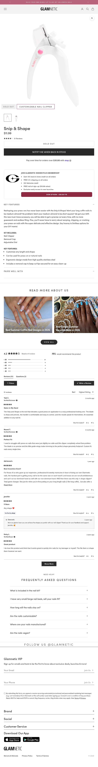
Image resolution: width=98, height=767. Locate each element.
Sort (74, 392)
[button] (13, 138)
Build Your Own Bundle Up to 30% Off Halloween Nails (49, 2)
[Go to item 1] (7, 118)
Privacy (83, 698)
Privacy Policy (27, 756)
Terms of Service (42, 756)
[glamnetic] (49, 748)
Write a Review (86, 384)
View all (49, 342)
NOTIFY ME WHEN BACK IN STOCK (49, 151)
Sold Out (49, 143)
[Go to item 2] (16, 118)
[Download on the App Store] (12, 739)
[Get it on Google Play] (31, 739)
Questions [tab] (21, 377)
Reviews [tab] (8, 377)
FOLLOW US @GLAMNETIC (49, 644)
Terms (77, 698)
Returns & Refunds (11, 756)
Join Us (87, 670)
